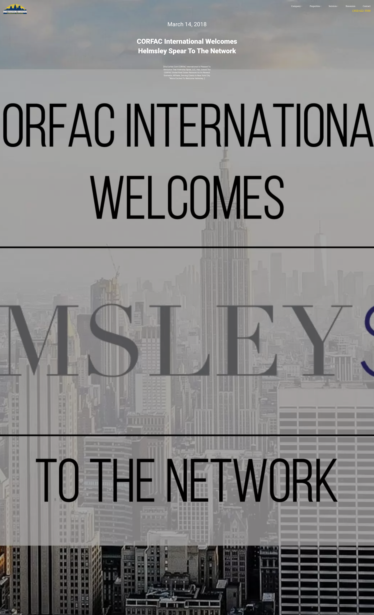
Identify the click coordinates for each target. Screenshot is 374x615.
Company (296, 6)
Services (333, 6)
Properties (315, 6)
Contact (367, 6)
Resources (350, 6)
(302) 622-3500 (361, 10)
